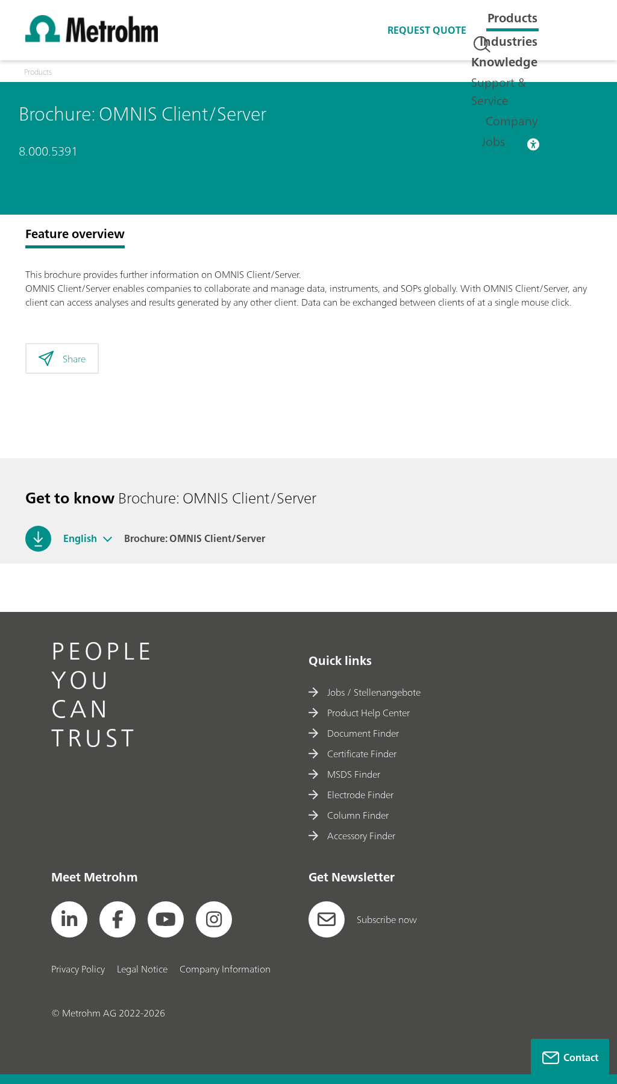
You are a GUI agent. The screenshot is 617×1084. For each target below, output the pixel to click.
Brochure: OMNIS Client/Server (194, 538)
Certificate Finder (361, 753)
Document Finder (363, 733)
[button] (107, 538)
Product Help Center (368, 712)
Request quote (426, 30)
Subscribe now (387, 919)
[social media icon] (69, 919)
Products (512, 17)
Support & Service (498, 91)
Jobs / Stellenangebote (374, 692)
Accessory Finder (361, 835)
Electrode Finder (360, 794)
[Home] (91, 38)
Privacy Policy (78, 968)
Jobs (493, 141)
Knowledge (504, 61)
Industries (508, 41)
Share (74, 358)
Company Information (225, 968)
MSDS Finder (353, 774)
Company (511, 120)
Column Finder (358, 815)
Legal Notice (142, 968)
